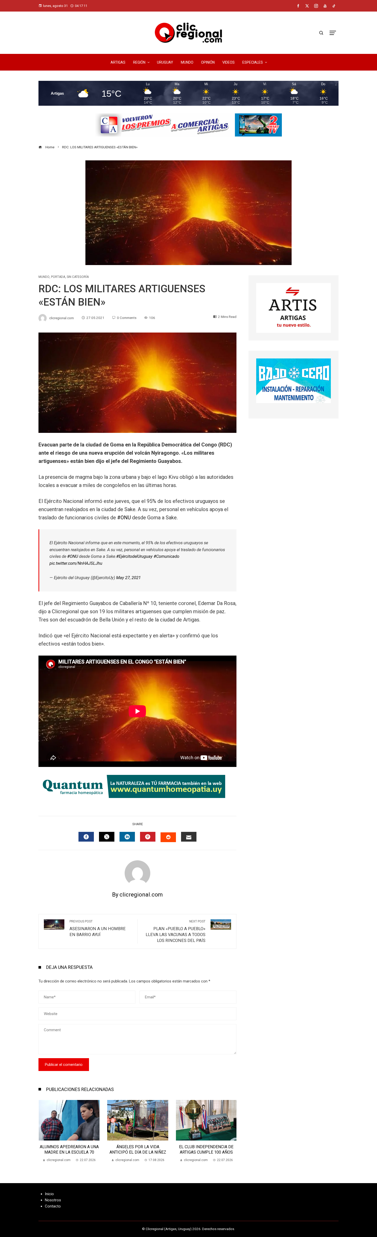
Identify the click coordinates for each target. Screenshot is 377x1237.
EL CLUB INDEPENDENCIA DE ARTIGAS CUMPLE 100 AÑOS (137, 1149)
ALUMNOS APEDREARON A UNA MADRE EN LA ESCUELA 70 (206, 1149)
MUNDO (43, 276)
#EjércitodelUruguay (134, 556)
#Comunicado (166, 556)
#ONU (124, 517)
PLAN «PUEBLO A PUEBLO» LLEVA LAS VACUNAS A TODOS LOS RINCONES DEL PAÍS (175, 931)
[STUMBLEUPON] (168, 837)
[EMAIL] (188, 837)
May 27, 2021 (128, 577)
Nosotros (53, 1200)
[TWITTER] (106, 837)
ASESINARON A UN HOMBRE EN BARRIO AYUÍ (98, 928)
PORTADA (58, 276)
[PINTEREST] (147, 837)
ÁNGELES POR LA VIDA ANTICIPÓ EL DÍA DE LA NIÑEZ (69, 1149)
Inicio (49, 1194)
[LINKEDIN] (127, 837)
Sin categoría (78, 276)
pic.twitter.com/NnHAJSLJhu (75, 563)
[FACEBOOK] (86, 837)
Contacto (53, 1206)
